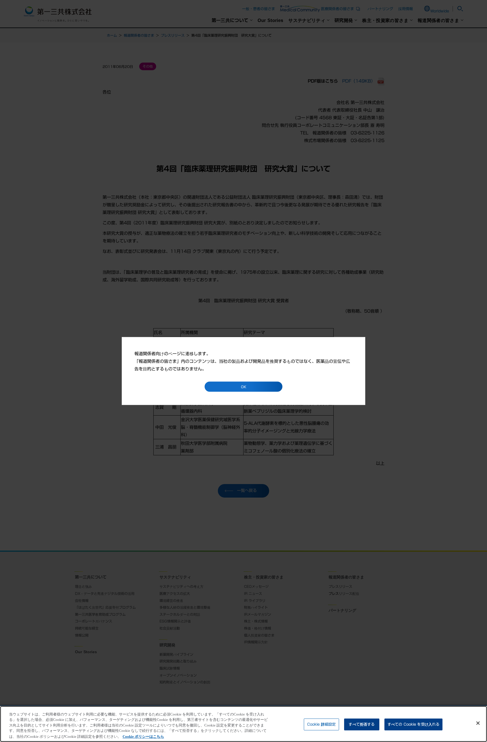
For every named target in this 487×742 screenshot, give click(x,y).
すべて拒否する (362, 724)
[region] (243, 724)
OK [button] (243, 386)
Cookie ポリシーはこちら (143, 736)
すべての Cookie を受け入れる (413, 724)
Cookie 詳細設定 (321, 724)
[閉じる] (478, 723)
